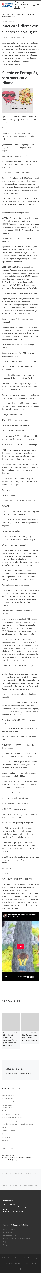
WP (13, 1263)
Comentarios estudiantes (10, 1102)
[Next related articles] (37, 1007)
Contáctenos (6, 1137)
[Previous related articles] (32, 1007)
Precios (4, 1127)
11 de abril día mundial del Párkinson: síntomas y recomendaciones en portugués (10, 1040)
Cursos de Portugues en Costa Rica (19, 1258)
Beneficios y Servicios (9, 1131)
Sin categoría (15, 14)
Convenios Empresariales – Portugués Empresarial (17, 1124)
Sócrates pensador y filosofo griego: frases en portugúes (29, 1037)
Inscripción (5, 1141)
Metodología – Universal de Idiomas (13, 1111)
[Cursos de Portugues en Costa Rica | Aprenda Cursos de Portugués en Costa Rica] (8, 4)
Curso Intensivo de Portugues (11, 1114)
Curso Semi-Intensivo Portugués (12, 1117)
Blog (8, 14)
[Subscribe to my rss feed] (20, 1269)
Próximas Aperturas (8, 1095)
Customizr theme (31, 1263)
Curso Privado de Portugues (10, 1121)
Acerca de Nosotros (8, 1098)
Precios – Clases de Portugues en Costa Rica (16, 1238)
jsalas (6, 37)
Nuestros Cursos (7, 1105)
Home (3, 14)
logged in (17, 1074)
